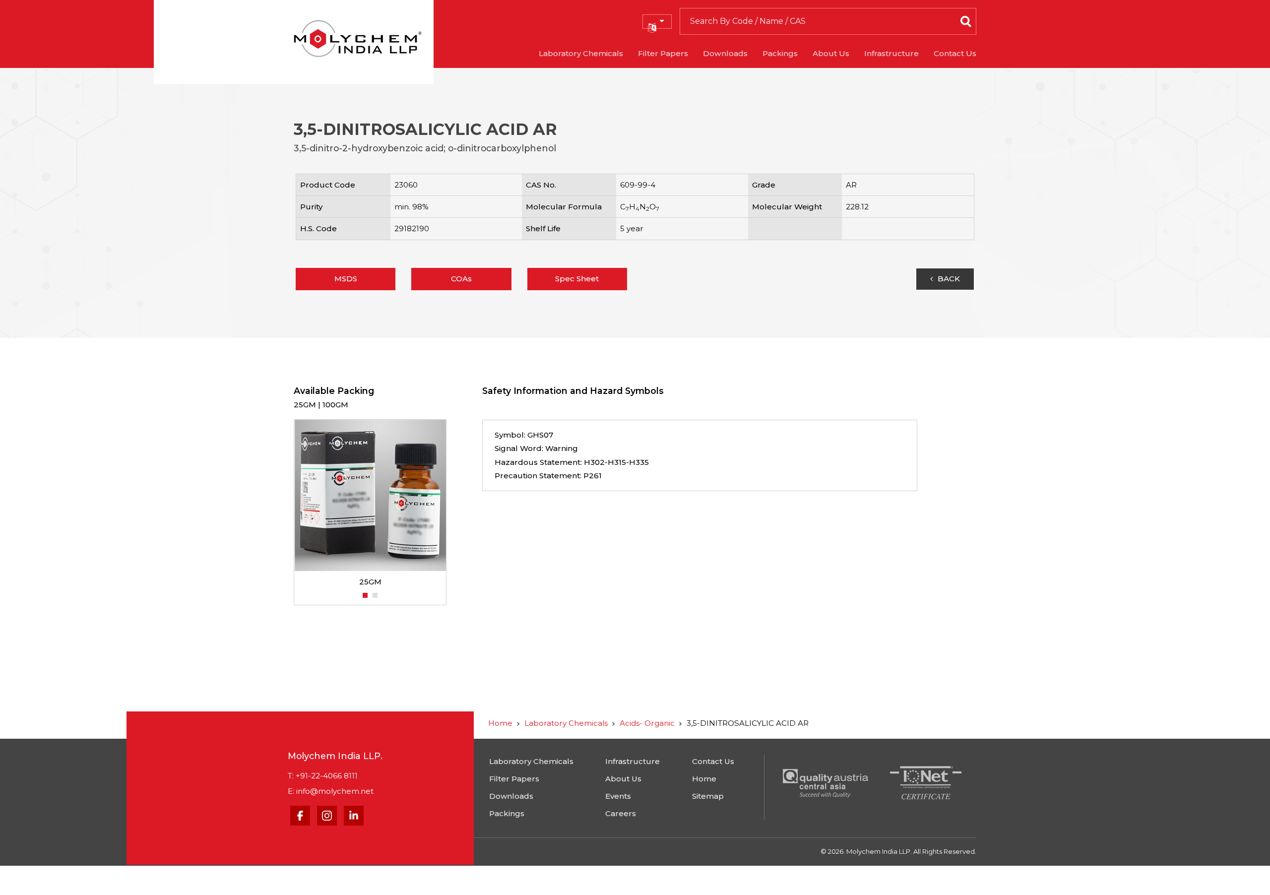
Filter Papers (663, 53)
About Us (831, 53)
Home (500, 723)
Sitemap (708, 796)
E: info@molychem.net (331, 791)
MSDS (345, 278)
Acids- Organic (647, 723)
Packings (780, 53)
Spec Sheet (577, 278)
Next (451, 503)
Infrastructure (891, 53)
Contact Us (955, 53)
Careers (620, 813)
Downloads (725, 53)
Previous (288, 503)
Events (618, 796)
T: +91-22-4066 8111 (323, 775)
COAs (461, 278)
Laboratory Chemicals (581, 53)
